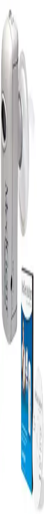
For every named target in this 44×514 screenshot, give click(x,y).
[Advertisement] (22, 152)
